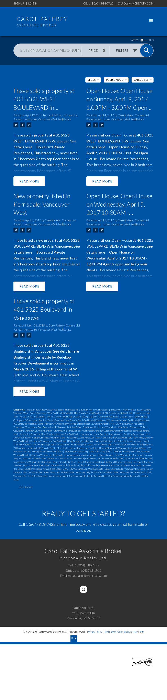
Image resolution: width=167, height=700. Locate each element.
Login (32, 3)
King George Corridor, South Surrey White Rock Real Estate (96, 441)
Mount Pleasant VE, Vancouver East (116, 448)
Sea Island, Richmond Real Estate (111, 462)
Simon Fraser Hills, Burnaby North (67, 465)
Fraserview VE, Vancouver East (27, 427)
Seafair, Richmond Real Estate (140, 462)
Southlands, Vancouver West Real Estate (43, 468)
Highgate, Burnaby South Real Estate (49, 437)
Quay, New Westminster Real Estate (47, 455)
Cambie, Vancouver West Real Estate (46, 413)
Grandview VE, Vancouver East (38, 430)
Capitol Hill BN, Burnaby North (78, 413)
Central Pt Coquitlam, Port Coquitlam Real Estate (96, 416)
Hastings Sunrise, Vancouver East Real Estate (58, 434)
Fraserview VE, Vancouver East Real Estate (62, 427)
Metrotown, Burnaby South (126, 444)
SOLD (151, 40)
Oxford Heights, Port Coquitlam (79, 451)
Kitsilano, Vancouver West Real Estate (30, 444)
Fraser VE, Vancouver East (96, 423)
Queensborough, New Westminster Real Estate (121, 455)
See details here (66, 351)
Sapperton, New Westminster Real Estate (32, 462)
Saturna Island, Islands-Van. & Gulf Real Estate (74, 462)
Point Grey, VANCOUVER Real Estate (112, 451)
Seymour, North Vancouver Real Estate (32, 465)
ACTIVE (135, 40)
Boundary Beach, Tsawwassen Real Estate (45, 409)
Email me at (83, 575)
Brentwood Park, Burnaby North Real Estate (85, 409)
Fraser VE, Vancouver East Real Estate (126, 423)
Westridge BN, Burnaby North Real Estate (99, 476)
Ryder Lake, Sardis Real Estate (138, 458)
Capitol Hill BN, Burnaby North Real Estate (113, 413)
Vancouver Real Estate (130, 472)
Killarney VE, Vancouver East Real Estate (48, 441)
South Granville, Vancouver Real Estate (102, 465)
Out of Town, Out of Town (51, 451)
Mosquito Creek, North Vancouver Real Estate (78, 448)
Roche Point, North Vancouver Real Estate (104, 458)
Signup (18, 3)
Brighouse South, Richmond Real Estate (124, 409)
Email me (68, 524)
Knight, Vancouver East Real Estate (65, 444)
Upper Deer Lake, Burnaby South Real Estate (125, 468)
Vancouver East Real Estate (62, 472)
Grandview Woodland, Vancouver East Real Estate (116, 430)
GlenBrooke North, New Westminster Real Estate (106, 427)
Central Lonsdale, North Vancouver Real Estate (52, 416)
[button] (83, 589)
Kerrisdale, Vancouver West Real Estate (48, 119)
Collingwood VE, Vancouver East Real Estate (33, 420)
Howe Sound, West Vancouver (80, 437)
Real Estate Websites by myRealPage (124, 631)
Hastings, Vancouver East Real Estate (122, 434)
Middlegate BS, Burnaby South (41, 448)
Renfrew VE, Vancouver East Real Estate (65, 458)
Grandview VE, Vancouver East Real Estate (73, 430)
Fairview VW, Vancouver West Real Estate (64, 423)
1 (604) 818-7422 (41, 524)
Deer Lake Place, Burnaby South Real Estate (74, 420)
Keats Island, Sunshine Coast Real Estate (114, 437)
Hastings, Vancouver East (92, 434)
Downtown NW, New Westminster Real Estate (116, 420)
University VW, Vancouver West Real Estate (83, 468)
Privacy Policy (94, 631)
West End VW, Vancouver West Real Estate (59, 476)
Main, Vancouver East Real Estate (97, 444)
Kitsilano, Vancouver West (137, 441)
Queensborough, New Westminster (81, 455)
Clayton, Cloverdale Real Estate (134, 416)
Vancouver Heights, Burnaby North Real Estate (97, 472)
